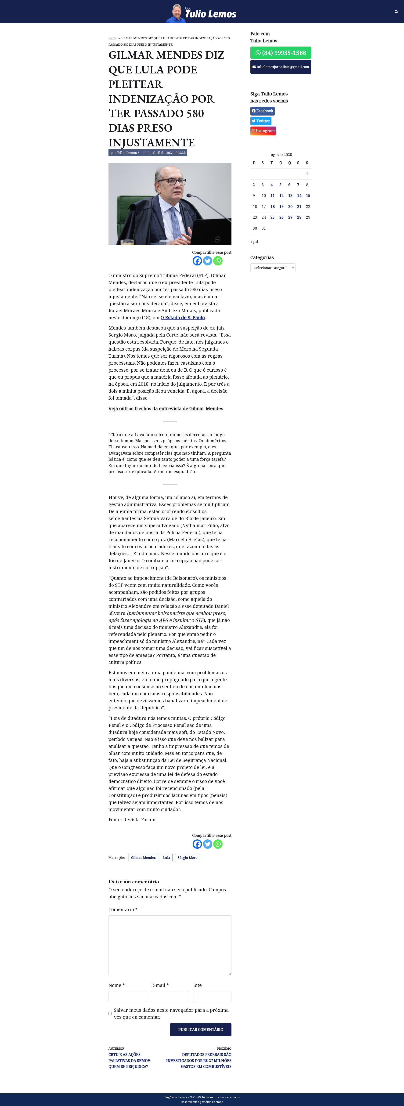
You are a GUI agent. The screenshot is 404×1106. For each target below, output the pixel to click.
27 (290, 217)
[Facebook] (197, 260)
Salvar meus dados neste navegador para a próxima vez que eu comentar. (171, 1013)
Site (198, 985)
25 (273, 217)
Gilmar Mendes (143, 857)
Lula (166, 857)
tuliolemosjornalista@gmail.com (282, 67)
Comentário (122, 909)
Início (112, 38)
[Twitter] (207, 260)
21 (299, 206)
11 (273, 195)
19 (281, 206)
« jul (254, 241)
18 (273, 206)
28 (299, 217)
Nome (116, 985)
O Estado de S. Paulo (183, 317)
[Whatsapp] (218, 260)
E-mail (160, 985)
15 (308, 195)
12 (281, 195)
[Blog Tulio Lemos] (202, 11)
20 (290, 206)
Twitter (263, 120)
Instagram (265, 130)
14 (299, 195)
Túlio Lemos (127, 152)
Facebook (264, 110)
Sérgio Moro (187, 857)
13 (290, 195)
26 (281, 217)
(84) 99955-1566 (283, 53)
